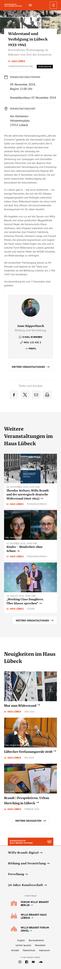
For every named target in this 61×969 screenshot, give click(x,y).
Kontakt (15, 950)
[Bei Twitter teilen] (25, 394)
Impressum (44, 950)
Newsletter (40, 945)
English (21, 940)
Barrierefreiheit (36, 940)
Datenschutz (29, 950)
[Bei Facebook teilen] (14, 394)
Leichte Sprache (23, 945)
